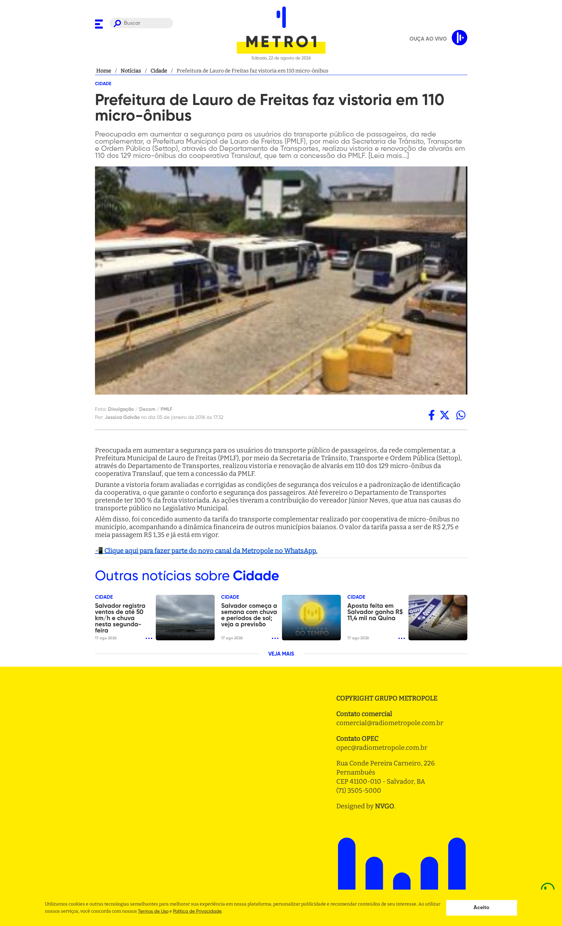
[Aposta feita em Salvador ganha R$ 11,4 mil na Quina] (437, 617)
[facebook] (431, 415)
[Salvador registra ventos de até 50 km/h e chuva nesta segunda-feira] (185, 617)
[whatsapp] (460, 415)
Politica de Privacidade (197, 911)
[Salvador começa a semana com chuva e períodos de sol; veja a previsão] (311, 617)
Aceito (481, 907)
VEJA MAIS (281, 654)
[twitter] (444, 415)
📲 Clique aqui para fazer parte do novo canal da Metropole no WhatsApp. (206, 550)
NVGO (384, 806)
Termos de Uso (153, 911)
